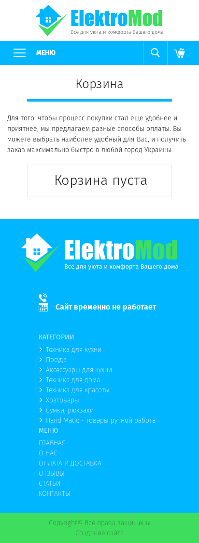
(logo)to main (99, 20)
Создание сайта (99, 533)
